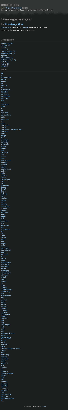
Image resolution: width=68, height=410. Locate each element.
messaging (5, 271)
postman (4, 310)
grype (3, 192)
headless (4, 198)
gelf (2, 181)
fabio (3, 173)
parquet (4, 300)
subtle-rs (4, 363)
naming (3, 279)
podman (4, 308)
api (2, 83)
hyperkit (4, 210)
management (6, 262)
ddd (2, 150)
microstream (5, 273)
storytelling (5, 355)
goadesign (5, 185)
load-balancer (6, 250)
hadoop (4, 194)
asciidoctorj (5, 96)
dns (2, 154)
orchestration (6, 296)
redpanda (4, 318)
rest (2, 321)
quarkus (4, 316)
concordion (5, 125)
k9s (2, 233)
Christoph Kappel (6, 27)
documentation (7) (8, 54)
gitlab (3, 183)
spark (3, 346)
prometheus (5, 314)
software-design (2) (8, 60)
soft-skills (4, 344)
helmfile (4, 204)
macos (3, 258)
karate (3, 237)
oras (2, 294)
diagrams (4, 152)
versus (3, 388)
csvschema (5, 140)
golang (3, 188)
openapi (4, 287)
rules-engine (5, 325)
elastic (3, 167)
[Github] (27, 8)
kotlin (3, 246)
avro (2, 100)
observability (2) (7, 58)
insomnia (4, 212)
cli (1, 121)
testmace (4, 371)
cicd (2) (4, 47)
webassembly (6, 394)
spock (3, 353)
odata (3, 285)
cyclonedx (5, 144)
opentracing (5, 291)
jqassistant (5, 225)
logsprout (4, 254)
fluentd (3, 177)
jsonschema (5, 229)
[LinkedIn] (25, 8)
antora (3, 81)
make (3, 260)
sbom (3, 329)
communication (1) (8, 51)
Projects (9, 8)
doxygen (4, 163)
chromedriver (6, 115)
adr (2, 73)
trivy (2, 377)
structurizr (5, 359)
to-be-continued (7, 373)
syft (2, 365)
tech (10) (4, 62)
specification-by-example (10, 348)
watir (3, 392)
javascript (4, 221)
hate (2, 196)
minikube (4, 275)
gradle (3, 190)
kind (2, 242)
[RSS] (23, 8)
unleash (4, 382)
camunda (4, 113)
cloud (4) (4, 49)
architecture (5, 90)
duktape (4, 165)
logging (3, 252)
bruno (3, 106)
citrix (3, 117)
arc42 (3, 88)
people (3, 304)
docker (3, 156)
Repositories (17, 8)
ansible (3, 79)
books (3, 102)
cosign (3, 136)
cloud (3, 123)
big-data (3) (5, 45)
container (4, 131)
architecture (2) (7, 43)
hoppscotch (5, 206)
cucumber (4, 142)
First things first (14, 24)
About (44, 406)
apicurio (4, 86)
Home (3, 8)
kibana (3, 239)
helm (3, 202)
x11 (2, 400)
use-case (4, 384)
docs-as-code (6, 161)
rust (2, 327)
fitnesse (4, 175)
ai (1, 75)
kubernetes (5, 248)
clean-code (5, 119)
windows (4, 396)
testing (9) (5, 64)
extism (3, 171)
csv (2, 138)
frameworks (5, 179)
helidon (3, 200)
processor (4, 312)
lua (2, 256)
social (3, 342)
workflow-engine (7, 398)
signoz (3, 340)
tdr (2, 369)
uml (2, 380)
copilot (3, 134)
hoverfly (4, 208)
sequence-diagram (8, 333)
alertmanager (6, 77)
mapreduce (5, 264)
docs (3, 158)
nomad (3, 281)
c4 (2, 111)
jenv (2, 223)
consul (3, 127)
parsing (3, 302)
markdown (5, 266)
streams (4, 357)
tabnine (4, 367)
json (2, 227)
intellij (3, 215)
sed (2, 331)
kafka (3, 235)
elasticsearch (6, 169)
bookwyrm (5, 104)
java (2, 219)
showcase (6, 337)
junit (2, 231)
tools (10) (4, 66)
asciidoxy (4, 98)
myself (26, 27)
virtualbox (4, 390)
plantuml (4, 306)
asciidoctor (5, 94)
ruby (2, 323)
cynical (3, 146)
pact (2, 298)
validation (4, 386)
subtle (3, 361)
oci (2, 283)
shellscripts (5, 335)
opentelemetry (6, 289)
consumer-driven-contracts (11, 129)
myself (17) (5, 56)
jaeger (3, 217)
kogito (3, 244)
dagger (3, 148)
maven (3, 269)
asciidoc (4, 92)
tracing (3, 375)
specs (3, 350)
